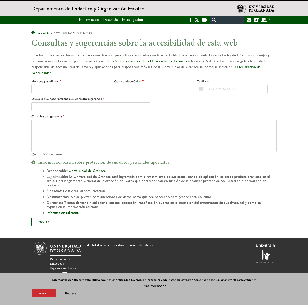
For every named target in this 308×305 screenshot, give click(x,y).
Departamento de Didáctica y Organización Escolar (87, 8)
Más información (155, 286)
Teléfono (203, 81)
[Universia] (265, 245)
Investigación (132, 20)
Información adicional (63, 212)
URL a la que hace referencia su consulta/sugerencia (66, 99)
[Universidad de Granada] (255, 8)
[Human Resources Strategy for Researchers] (265, 256)
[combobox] (202, 89)
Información (89, 20)
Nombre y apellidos (44, 81)
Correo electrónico (127, 81)
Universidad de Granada (87, 170)
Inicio (33, 33)
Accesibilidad (45, 33)
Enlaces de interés (140, 245)
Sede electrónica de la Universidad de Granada (151, 61)
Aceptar (44, 293)
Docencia (110, 20)
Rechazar (71, 293)
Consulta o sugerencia (46, 116)
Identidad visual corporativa (105, 245)
